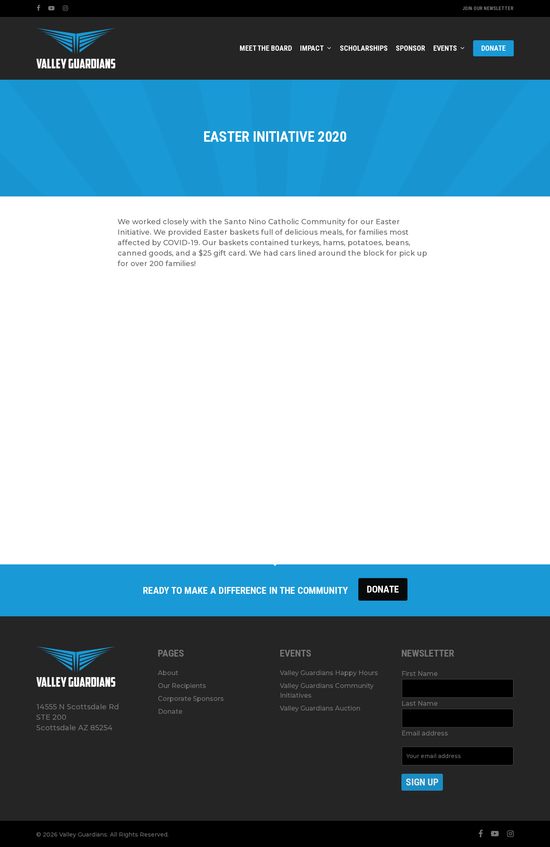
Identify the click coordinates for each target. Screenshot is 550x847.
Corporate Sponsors (191, 698)
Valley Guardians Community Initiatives (327, 690)
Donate (383, 589)
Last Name (419, 703)
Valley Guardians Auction (320, 708)
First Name (419, 674)
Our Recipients (182, 686)
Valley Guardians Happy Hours (329, 673)
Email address (424, 733)
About (168, 673)
